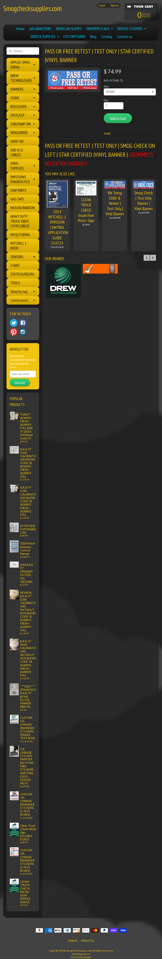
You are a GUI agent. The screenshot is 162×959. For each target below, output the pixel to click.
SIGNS (14, 97)
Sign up (114, 5)
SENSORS (17, 256)
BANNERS (17, 89)
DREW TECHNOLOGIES (21, 78)
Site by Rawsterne (81, 954)
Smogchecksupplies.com (32, 8)
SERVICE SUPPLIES (43, 36)
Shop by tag (18, 291)
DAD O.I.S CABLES (16, 152)
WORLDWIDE (19, 132)
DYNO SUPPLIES (17, 166)
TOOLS (15, 282)
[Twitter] (14, 323)
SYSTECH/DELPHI (22, 274)
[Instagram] (23, 332)
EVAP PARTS (18, 190)
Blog (93, 36)
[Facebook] (23, 323)
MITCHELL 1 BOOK (18, 246)
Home (20, 28)
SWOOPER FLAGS (97, 28)
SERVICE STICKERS (130, 28)
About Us (87, 940)
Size (106, 86)
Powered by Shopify (81, 957)
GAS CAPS (17, 199)
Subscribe (19, 383)
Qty (106, 100)
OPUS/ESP (17, 115)
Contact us (124, 36)
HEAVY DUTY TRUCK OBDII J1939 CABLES (20, 221)
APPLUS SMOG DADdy (20, 65)
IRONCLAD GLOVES (68, 28)
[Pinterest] (14, 332)
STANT (15, 265)
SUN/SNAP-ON (20, 123)
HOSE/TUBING (20, 234)
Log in (102, 5)
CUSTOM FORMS (74, 36)
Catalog (106, 36)
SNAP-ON (17, 141)
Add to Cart (118, 118)
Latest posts (19, 300)
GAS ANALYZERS (40, 28)
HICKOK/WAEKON (22, 207)
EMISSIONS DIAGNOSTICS (20, 179)
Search (72, 940)
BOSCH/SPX (18, 106)
